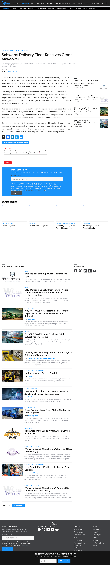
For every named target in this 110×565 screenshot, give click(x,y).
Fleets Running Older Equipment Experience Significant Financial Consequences (46, 392)
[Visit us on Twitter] (80, 270)
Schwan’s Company (11, 71)
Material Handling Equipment (66, 223)
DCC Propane (32, 319)
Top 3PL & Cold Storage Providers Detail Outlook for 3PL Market (84, 122)
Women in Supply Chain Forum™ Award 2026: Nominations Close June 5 (46, 489)
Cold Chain (32, 223)
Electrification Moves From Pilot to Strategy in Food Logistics (47, 411)
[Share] (8, 137)
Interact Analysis (34, 473)
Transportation (8, 50)
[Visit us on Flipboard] (90, 270)
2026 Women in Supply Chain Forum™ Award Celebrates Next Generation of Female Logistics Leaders (86, 98)
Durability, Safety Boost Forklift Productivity (65, 227)
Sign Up (16, 193)
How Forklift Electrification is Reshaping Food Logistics (47, 468)
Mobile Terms (30, 190)
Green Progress (8, 226)
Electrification (22, 50)
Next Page (18, 505)
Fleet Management (30, 389)
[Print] (3, 137)
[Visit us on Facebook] (75, 270)
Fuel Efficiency (29, 308)
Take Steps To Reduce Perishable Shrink (92, 227)
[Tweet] (17, 137)
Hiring (26, 287)
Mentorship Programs (31, 446)
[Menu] (106, 3)
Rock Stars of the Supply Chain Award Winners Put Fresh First (47, 432)
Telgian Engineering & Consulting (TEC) (42, 358)
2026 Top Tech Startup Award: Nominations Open (85, 85)
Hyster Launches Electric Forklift (40, 373)
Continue (64, 561)
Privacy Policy (41, 190)
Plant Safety (28, 350)
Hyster (30, 376)
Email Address (16, 175)
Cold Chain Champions (38, 226)
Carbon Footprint (8, 223)
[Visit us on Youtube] (94, 270)
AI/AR (26, 271)
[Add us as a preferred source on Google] (21, 137)
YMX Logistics (33, 416)
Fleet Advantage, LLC (35, 397)
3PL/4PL (26, 331)
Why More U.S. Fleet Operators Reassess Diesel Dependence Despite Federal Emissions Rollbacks (85, 110)
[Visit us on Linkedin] (85, 270)
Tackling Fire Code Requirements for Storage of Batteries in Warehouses (48, 353)
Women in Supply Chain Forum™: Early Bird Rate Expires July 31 (48, 450)
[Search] (102, 3)
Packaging (86, 223)
